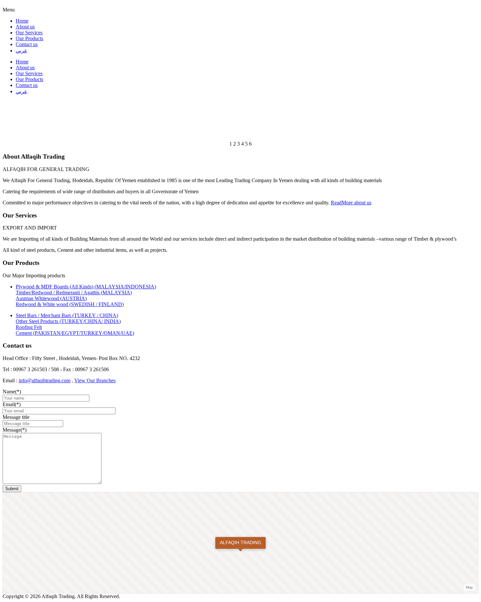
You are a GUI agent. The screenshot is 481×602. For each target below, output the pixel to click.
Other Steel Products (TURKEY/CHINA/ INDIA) (68, 321)
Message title (16, 417)
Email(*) (12, 404)
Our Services (29, 32)
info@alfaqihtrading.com (44, 380)
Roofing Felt (29, 327)
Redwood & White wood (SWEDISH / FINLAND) (70, 304)
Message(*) (15, 430)
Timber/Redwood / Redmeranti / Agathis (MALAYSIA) (74, 292)
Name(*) (12, 391)
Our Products (29, 38)
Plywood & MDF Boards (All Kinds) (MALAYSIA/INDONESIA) (86, 286)
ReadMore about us (351, 202)
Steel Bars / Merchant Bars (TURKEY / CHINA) (67, 315)
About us (25, 26)
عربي (21, 50)
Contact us (27, 44)
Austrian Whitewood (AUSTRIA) (51, 298)
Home (22, 21)
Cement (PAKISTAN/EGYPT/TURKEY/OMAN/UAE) (75, 333)
